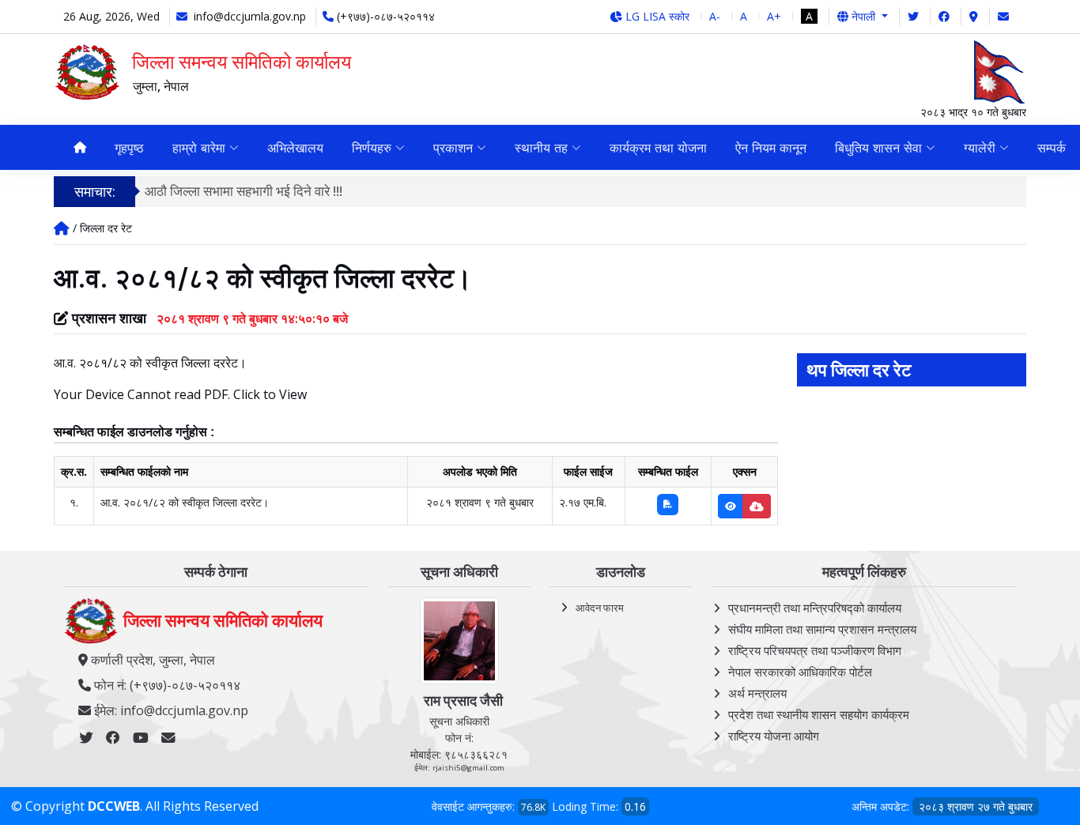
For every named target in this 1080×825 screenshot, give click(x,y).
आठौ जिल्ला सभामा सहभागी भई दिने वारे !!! (243, 191)
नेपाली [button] (863, 16)
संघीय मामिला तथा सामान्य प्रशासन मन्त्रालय (822, 629)
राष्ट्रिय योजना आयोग (773, 736)
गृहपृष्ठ (129, 148)
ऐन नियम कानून (770, 148)
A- (714, 16)
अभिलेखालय (295, 148)
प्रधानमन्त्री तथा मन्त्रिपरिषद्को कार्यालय (814, 608)
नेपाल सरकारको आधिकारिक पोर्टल (800, 672)
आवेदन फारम (600, 608)
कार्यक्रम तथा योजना (658, 148)
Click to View (270, 394)
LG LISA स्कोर (655, 16)
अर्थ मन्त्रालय (757, 693)
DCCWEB (114, 806)
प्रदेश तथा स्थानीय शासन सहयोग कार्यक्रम (818, 714)
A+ (774, 16)
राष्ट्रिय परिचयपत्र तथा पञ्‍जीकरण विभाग (814, 650)
